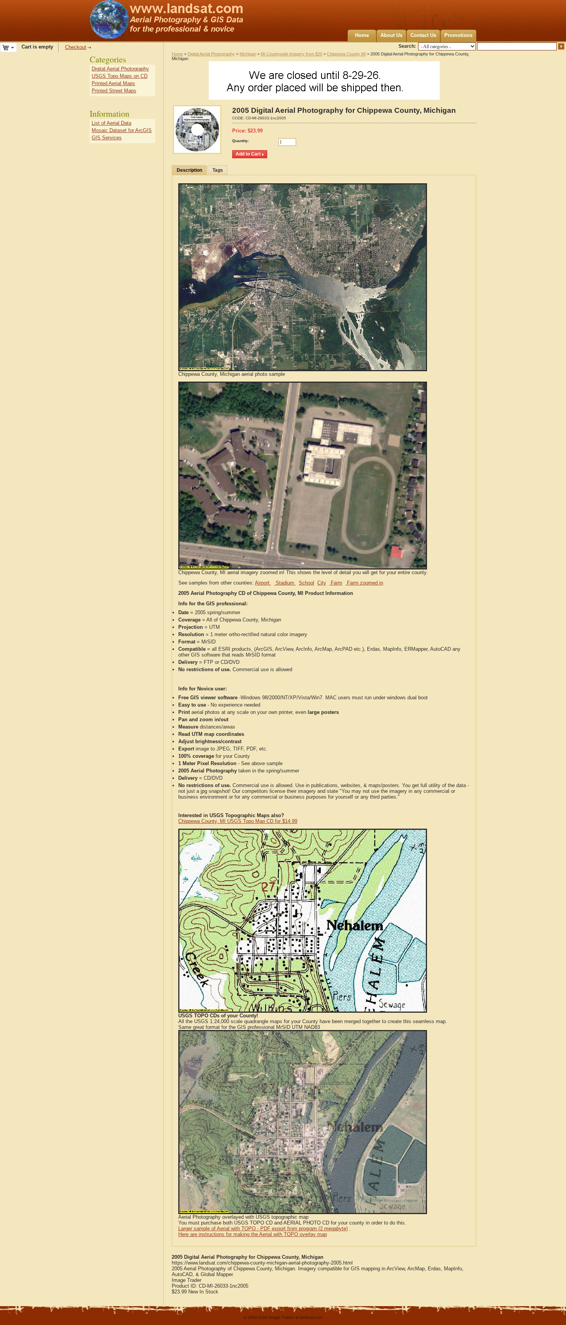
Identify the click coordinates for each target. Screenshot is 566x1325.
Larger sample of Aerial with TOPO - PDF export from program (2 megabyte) (263, 1228)
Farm (335, 583)
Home (362, 35)
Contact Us (423, 35)
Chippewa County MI (346, 54)
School (306, 583)
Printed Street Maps (114, 91)
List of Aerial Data (111, 123)
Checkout (75, 47)
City (321, 583)
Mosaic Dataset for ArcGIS (122, 130)
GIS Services (107, 138)
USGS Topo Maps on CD (119, 76)
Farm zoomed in (364, 583)
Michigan (247, 54)
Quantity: (240, 141)
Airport (263, 583)
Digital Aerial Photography (211, 54)
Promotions (458, 35)
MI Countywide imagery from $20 (291, 54)
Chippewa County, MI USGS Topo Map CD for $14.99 (237, 821)
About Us (391, 35)
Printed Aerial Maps (113, 83)
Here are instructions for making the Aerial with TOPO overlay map (252, 1234)
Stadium (285, 583)
